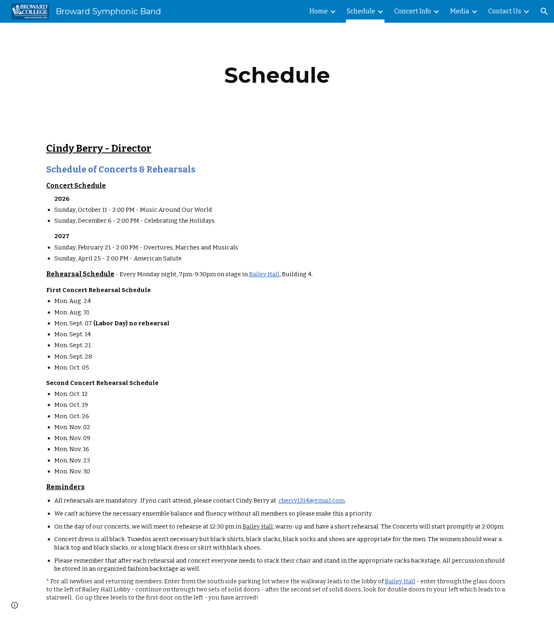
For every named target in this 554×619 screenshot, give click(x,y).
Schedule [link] (361, 11)
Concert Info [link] (412, 11)
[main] (277, 75)
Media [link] (459, 11)
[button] (544, 11)
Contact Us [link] (504, 11)
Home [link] (318, 11)
